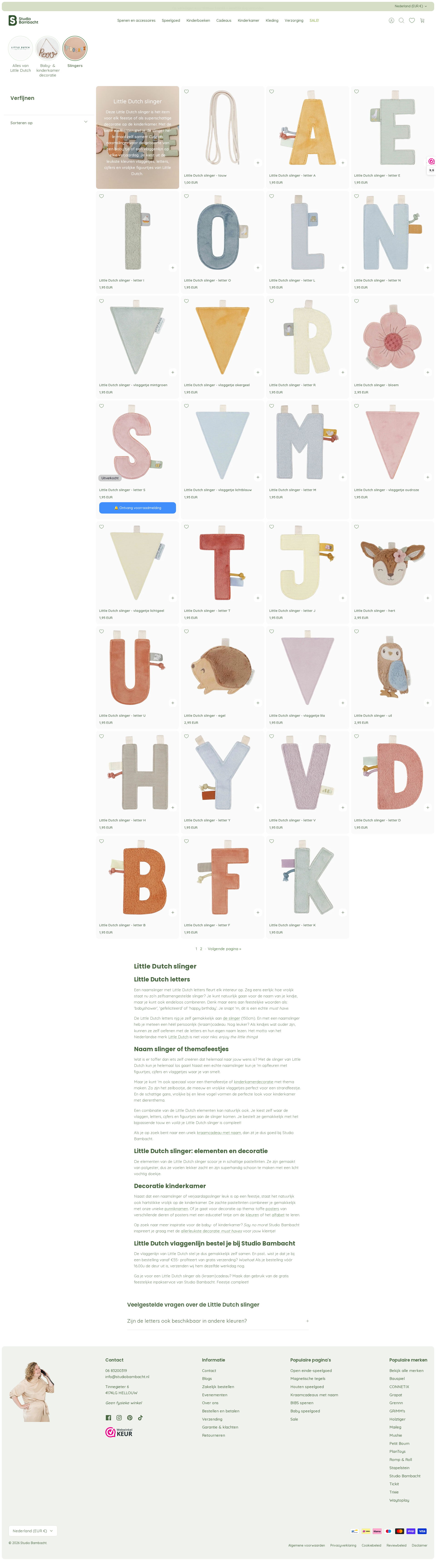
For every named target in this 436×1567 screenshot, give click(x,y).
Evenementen (214, 1394)
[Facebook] (108, 1418)
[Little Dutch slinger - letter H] (137, 772)
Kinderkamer (248, 20)
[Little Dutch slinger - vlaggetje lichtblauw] (222, 442)
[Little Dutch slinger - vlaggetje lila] (307, 667)
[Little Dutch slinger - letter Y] (222, 772)
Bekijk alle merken (406, 1370)
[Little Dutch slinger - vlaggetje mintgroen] (137, 337)
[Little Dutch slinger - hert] (392, 562)
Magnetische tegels (307, 1378)
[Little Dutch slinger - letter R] (307, 337)
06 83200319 (116, 1370)
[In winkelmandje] (258, 163)
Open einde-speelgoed (311, 1370)
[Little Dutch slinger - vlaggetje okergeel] (222, 337)
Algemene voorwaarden (306, 1545)
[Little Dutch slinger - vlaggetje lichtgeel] (137, 562)
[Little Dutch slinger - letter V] (307, 772)
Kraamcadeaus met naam (314, 1394)
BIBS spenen (301, 1402)
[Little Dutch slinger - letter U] (137, 667)
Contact (209, 1370)
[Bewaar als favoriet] (186, 91)
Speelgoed (171, 20)
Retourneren (213, 1435)
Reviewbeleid (396, 1545)
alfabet (278, 1214)
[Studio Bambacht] (23, 20)
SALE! (314, 20)
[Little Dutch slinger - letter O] (222, 232)
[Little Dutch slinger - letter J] (307, 562)
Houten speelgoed (307, 1386)
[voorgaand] (137, 6)
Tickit (394, 1483)
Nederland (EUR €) (409, 6)
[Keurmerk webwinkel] (128, 1433)
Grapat (395, 1394)
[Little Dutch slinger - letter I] (137, 232)
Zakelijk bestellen (218, 1386)
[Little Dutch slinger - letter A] (307, 127)
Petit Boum (399, 1443)
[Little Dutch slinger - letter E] (392, 127)
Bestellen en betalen (220, 1411)
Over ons (210, 1402)
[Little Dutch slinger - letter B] (137, 877)
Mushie (395, 1435)
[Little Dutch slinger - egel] (222, 667)
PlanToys (397, 1451)
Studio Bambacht (405, 1475)
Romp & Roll (400, 1459)
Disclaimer (419, 1545)
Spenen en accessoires (136, 20)
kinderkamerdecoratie (253, 1081)
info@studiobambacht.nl (127, 1376)
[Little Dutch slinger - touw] (222, 127)
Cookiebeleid (371, 1545)
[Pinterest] (129, 1418)
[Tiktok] (140, 1418)
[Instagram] (119, 1418)
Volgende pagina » (224, 948)
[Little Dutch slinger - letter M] (307, 442)
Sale (294, 1419)
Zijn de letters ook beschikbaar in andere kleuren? (187, 1321)
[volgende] (298, 6)
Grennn (396, 1402)
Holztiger (397, 1419)
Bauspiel (397, 1378)
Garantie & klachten (220, 1427)
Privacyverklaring (343, 1545)
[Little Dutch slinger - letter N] (392, 232)
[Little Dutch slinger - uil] (392, 667)
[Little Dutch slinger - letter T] (222, 562)
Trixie (394, 1492)
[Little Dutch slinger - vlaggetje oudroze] (392, 442)
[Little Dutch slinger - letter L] (307, 232)
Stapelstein (399, 1467)
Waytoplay (399, 1500)
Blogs (207, 1378)
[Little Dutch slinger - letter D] (392, 772)
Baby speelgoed (305, 1411)
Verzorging (294, 20)
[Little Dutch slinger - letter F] (222, 877)
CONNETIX (399, 1386)
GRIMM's (397, 1411)
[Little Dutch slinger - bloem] (392, 337)
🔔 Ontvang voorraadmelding (137, 508)
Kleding (272, 20)
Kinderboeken (198, 20)
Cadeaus (223, 20)
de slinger (231, 1018)
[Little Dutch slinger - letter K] (307, 877)
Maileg (395, 1427)
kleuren (252, 1214)
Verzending (212, 1419)
